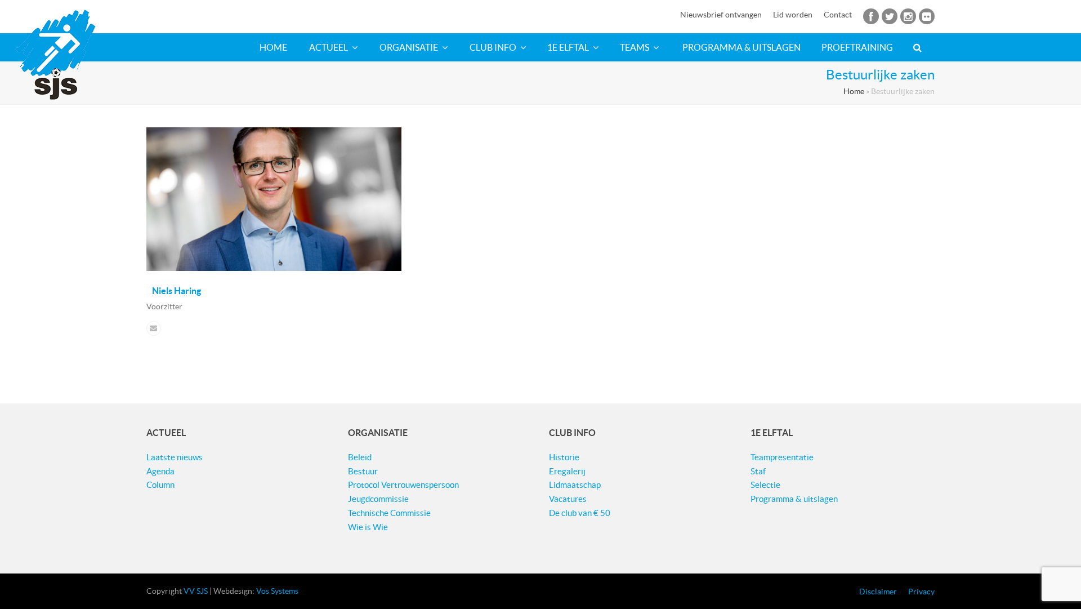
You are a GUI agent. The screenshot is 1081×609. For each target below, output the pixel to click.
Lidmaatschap (575, 485)
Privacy (921, 591)
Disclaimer (878, 591)
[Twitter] (890, 18)
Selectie (765, 485)
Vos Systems (277, 590)
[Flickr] (926, 18)
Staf (758, 471)
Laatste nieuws (174, 457)
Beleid (360, 457)
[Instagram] (908, 18)
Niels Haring (176, 291)
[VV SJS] (55, 55)
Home (853, 91)
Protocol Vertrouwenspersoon (403, 485)
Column (160, 485)
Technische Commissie (389, 513)
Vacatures (568, 499)
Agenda (160, 471)
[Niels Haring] (273, 268)
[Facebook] (869, 18)
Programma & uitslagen (794, 499)
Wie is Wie (368, 527)
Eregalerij (567, 471)
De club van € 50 (579, 513)
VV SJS (196, 590)
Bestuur (363, 471)
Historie (564, 457)
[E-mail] (153, 328)
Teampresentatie (782, 457)
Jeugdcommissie (378, 499)
